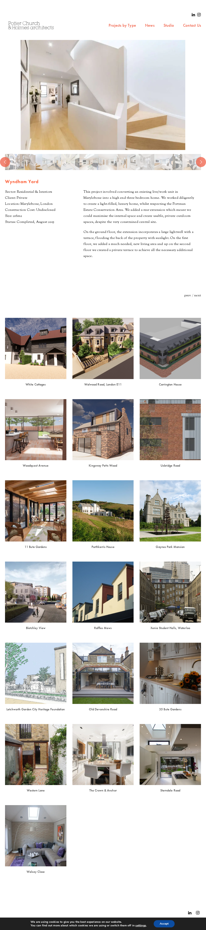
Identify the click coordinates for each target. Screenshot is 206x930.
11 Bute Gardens (36, 547)
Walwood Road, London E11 (103, 384)
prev (187, 295)
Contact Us (192, 25)
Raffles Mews (103, 628)
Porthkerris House (103, 547)
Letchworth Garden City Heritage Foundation (35, 709)
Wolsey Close (36, 872)
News (149, 25)
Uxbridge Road (170, 465)
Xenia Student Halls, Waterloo (170, 628)
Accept (164, 924)
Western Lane (36, 790)
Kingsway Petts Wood (103, 465)
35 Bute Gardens (170, 709)
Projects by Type (122, 25)
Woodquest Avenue (36, 465)
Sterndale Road (170, 790)
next (197, 295)
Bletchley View (35, 628)
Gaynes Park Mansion (170, 547)
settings (140, 925)
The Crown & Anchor (103, 790)
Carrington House (170, 384)
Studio (169, 25)
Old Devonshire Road (103, 709)
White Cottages (36, 384)
